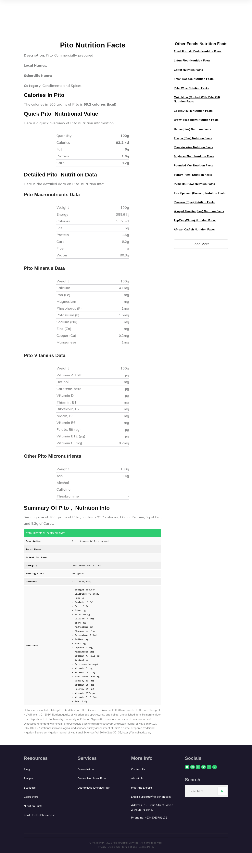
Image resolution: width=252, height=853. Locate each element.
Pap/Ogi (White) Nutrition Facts (195, 220)
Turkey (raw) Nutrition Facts (193, 174)
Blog (27, 769)
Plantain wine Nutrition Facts (193, 147)
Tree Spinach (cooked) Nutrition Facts (199, 193)
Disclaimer (114, 846)
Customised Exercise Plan (94, 787)
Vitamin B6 (67, 422)
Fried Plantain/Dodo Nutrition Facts (197, 51)
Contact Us (138, 769)
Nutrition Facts (33, 806)
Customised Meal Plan (92, 778)
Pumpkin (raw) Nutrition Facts (194, 183)
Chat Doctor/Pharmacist (39, 815)
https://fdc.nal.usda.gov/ (136, 732)
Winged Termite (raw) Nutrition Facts (199, 211)
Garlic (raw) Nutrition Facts (192, 129)
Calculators (31, 796)
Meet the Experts (142, 787)
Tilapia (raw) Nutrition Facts (193, 138)
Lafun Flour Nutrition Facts (192, 60)
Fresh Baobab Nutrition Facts (194, 78)
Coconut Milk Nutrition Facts (193, 110)
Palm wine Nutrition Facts (191, 88)
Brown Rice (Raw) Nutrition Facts (196, 119)
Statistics (30, 787)
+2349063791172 (156, 817)
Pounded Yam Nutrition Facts (193, 165)
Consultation (86, 769)
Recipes (29, 778)
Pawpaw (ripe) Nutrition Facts (194, 202)
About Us (137, 778)
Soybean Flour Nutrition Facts (194, 156)
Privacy (102, 846)
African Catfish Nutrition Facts (194, 229)
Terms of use (129, 846)
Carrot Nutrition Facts (188, 69)
